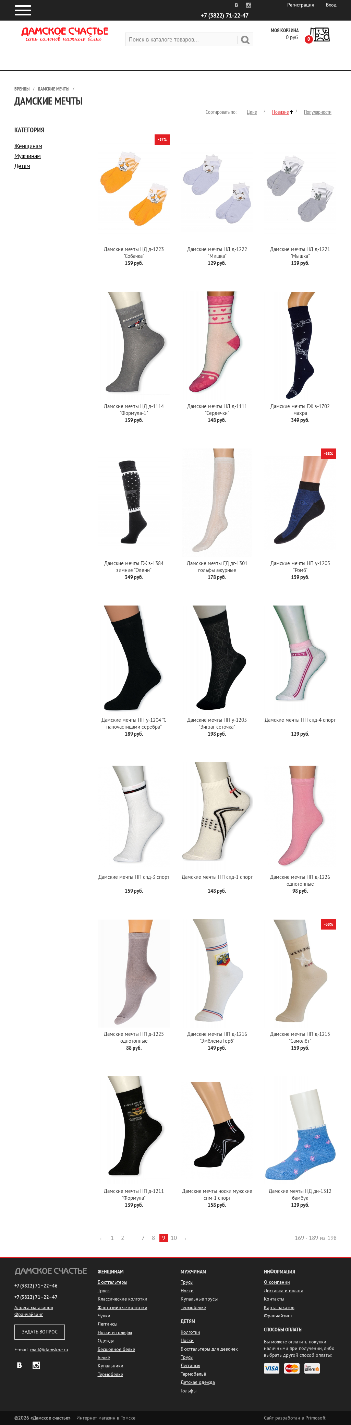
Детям (22, 166)
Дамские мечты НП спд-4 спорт (300, 720)
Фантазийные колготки (122, 1307)
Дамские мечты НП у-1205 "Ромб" (300, 567)
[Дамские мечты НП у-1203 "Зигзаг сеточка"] (217, 660)
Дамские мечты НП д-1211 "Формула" (134, 1194)
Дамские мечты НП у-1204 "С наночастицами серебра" (134, 723)
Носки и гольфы (115, 1332)
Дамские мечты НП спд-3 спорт (133, 877)
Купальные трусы (199, 1299)
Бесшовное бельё (116, 1349)
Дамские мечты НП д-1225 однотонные (134, 1037)
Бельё (104, 1357)
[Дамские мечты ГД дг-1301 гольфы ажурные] (217, 502)
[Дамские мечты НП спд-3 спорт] (134, 816)
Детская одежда (198, 1382)
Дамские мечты (53, 89)
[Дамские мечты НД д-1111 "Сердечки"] (217, 345)
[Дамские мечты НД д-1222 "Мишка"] (217, 188)
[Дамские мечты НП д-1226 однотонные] (300, 816)
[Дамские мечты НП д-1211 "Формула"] (134, 1130)
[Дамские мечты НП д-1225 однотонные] (134, 973)
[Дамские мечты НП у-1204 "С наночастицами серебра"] (134, 660)
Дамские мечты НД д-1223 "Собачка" (134, 253)
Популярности (317, 112)
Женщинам (28, 146)
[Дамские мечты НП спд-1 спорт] (217, 816)
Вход (331, 5)
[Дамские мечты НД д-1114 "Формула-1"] (134, 345)
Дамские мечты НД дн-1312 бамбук (300, 1194)
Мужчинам (27, 156)
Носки (187, 1290)
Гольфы (188, 1390)
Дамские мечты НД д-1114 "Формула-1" (134, 410)
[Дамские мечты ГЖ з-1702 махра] (300, 345)
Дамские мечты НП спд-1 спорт (217, 877)
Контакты (274, 1299)
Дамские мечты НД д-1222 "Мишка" (217, 253)
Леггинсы (107, 1324)
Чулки (104, 1315)
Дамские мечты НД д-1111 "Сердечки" (217, 410)
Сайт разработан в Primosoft (295, 1418)
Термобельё (110, 1374)
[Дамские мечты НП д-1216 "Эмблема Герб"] (217, 973)
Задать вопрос (40, 1331)
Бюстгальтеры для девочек (209, 1349)
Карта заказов (279, 1307)
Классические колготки (122, 1299)
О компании (277, 1282)
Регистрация (300, 5)
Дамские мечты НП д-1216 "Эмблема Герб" (217, 1037)
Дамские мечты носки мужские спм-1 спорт (217, 1194)
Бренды (21, 89)
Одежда (106, 1340)
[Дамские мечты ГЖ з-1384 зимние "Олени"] (134, 502)
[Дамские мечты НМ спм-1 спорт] (217, 1130)
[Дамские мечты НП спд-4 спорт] (300, 660)
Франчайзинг (28, 1314)
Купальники (110, 1365)
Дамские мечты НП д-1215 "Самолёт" (300, 1037)
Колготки (190, 1332)
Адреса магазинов (33, 1307)
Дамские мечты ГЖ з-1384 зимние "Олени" (134, 567)
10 (174, 1238)
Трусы (104, 1290)
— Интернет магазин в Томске (74, 1418)
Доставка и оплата (283, 1290)
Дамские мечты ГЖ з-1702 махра (300, 410)
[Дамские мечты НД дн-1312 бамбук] (300, 1130)
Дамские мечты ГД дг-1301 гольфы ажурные (217, 567)
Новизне (280, 112)
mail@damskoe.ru (49, 1349)
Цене (252, 112)
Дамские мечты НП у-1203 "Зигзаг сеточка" (217, 723)
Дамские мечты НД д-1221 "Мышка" (300, 253)
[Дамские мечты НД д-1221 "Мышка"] (300, 188)
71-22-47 (225, 15)
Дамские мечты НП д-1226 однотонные (300, 880)
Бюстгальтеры (112, 1282)
